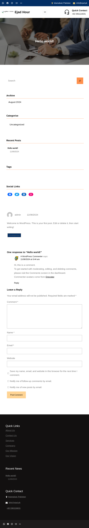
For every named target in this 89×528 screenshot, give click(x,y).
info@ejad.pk (81, 3)
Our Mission (11, 451)
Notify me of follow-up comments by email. (31, 381)
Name (10, 332)
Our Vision (11, 456)
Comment (12, 302)
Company (10, 445)
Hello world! (13, 148)
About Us (10, 430)
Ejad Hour (22, 12)
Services (10, 440)
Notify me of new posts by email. (26, 387)
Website (11, 358)
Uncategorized (17, 124)
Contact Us (11, 435)
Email (10, 345)
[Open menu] (45, 12)
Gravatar (50, 277)
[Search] (80, 81)
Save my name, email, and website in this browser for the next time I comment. (43, 373)
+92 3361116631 (79, 14)
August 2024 (14, 102)
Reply (16, 283)
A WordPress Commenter (32, 256)
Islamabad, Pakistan (62, 3)
